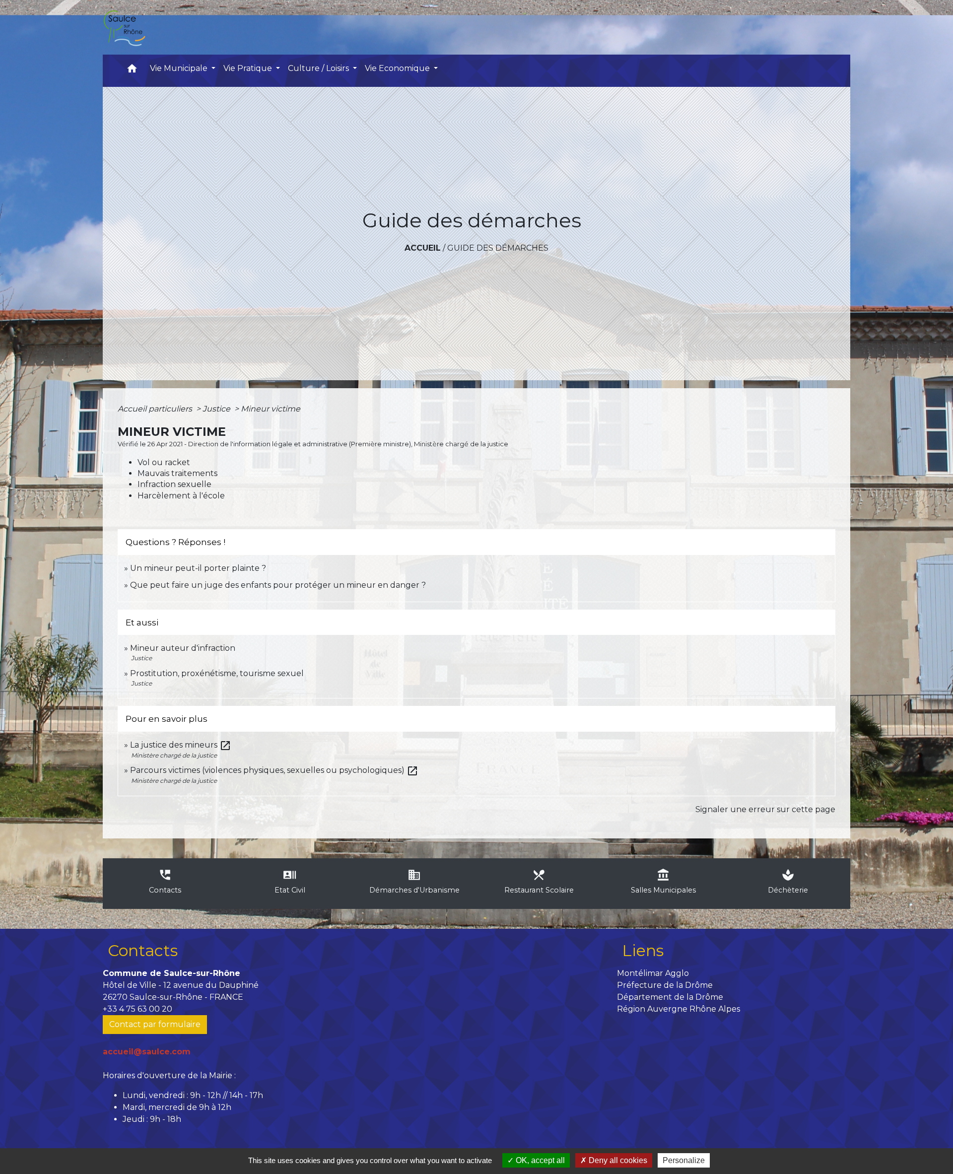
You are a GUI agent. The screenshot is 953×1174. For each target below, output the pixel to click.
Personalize (684, 1160)
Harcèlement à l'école (181, 495)
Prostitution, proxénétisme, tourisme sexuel (217, 673)
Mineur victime (270, 409)
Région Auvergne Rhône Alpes (678, 1009)
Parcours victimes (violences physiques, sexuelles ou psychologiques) (274, 770)
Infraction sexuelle (174, 484)
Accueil (423, 248)
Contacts (143, 950)
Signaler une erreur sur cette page (765, 809)
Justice (217, 409)
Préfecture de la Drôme (665, 985)
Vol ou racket (163, 462)
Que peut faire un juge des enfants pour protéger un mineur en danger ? (278, 585)
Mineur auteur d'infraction (182, 648)
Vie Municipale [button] (179, 68)
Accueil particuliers (156, 409)
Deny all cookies (617, 1160)
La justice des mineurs (180, 745)
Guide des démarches (497, 248)
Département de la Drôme (670, 997)
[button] (132, 71)
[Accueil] (124, 27)
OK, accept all (539, 1160)
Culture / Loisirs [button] (319, 68)
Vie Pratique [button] (248, 68)
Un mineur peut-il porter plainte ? (198, 568)
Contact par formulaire (155, 1024)
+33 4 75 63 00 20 (137, 1009)
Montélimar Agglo (653, 973)
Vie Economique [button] (398, 68)
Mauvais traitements (177, 473)
